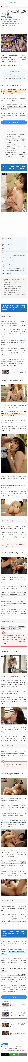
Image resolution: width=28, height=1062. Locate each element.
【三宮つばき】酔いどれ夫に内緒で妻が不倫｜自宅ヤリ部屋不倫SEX (18, 1025)
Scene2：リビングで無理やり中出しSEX (16, 146)
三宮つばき (15, 19)
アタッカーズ (5, 19)
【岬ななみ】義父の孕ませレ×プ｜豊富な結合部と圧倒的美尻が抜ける (18, 372)
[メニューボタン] (2, 3)
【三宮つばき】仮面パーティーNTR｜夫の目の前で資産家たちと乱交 (18, 1033)
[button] (5, 1054)
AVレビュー (9, 17)
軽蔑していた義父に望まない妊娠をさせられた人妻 (10, 23)
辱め (21, 23)
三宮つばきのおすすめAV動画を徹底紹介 (17, 1004)
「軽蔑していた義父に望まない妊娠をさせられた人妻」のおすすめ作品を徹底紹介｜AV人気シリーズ (18, 1014)
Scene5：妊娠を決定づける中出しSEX (16, 152)
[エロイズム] (14, 3)
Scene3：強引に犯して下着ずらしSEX (16, 148)
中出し (20, 19)
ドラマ (10, 19)
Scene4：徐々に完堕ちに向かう (14, 150)
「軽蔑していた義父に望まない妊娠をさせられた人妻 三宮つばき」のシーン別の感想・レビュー (14, 140)
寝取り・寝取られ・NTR (11, 21)
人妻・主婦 (4, 21)
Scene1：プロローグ (11, 144)
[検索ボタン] (25, 3)
